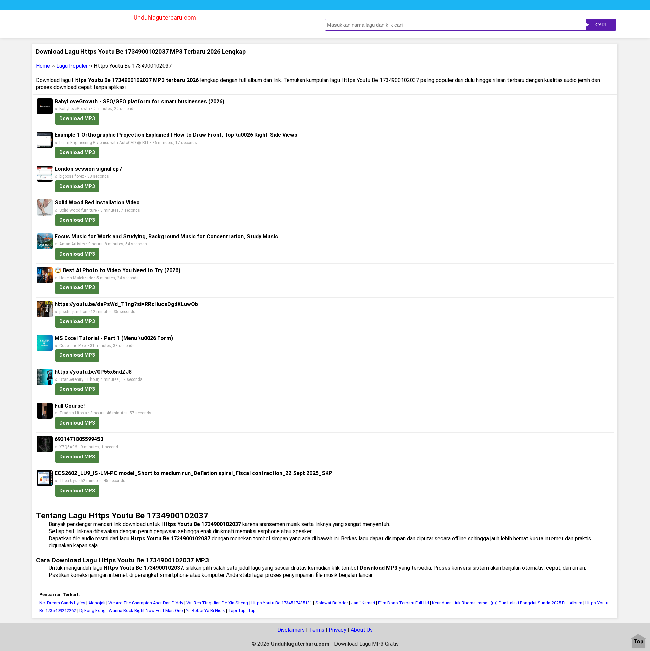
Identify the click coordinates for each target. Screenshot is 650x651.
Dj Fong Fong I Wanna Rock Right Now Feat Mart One (131, 610)
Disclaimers (291, 630)
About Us (362, 630)
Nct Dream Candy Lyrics (62, 602)
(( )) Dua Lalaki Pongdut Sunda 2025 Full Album (536, 602)
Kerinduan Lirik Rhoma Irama (460, 602)
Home (43, 66)
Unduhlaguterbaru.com (165, 17)
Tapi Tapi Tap (242, 610)
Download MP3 (77, 118)
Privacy (337, 630)
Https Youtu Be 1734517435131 (281, 602)
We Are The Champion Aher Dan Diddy (145, 602)
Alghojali (96, 602)
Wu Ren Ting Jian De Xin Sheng (217, 602)
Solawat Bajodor (331, 602)
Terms (316, 630)
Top (638, 642)
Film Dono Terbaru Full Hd (403, 602)
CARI (600, 24)
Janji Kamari (363, 602)
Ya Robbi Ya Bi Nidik (205, 610)
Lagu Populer (72, 66)
